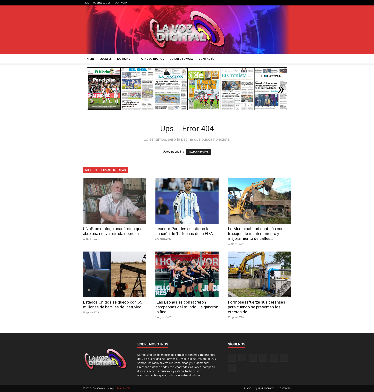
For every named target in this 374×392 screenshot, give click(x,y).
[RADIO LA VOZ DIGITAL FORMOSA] (187, 29)
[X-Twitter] (275, 2)
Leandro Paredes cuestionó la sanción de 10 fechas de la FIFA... (185, 231)
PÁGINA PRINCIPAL (198, 151)
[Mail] (262, 2)
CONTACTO (121, 2)
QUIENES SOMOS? (102, 2)
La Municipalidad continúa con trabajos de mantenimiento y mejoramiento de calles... (255, 233)
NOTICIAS (123, 59)
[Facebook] (249, 2)
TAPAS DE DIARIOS (151, 59)
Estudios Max (124, 388)
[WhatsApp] (282, 2)
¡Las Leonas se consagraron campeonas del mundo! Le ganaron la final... (186, 307)
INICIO (86, 2)
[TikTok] (269, 2)
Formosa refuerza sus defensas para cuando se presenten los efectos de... (256, 307)
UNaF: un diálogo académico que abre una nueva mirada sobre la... (112, 231)
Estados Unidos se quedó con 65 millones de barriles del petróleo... (113, 304)
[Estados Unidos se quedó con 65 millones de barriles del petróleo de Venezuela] (114, 274)
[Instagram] (256, 2)
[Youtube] (288, 2)
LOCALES (106, 59)
